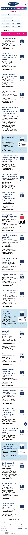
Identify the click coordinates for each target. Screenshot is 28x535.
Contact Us (12, 524)
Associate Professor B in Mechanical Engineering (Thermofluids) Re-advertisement (10, 196)
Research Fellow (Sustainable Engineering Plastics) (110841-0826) (9, 372)
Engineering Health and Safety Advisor (8, 355)
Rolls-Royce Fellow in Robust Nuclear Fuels (9, 175)
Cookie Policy (20, 526)
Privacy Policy (21, 524)
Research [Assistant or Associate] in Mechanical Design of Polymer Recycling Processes (10, 111)
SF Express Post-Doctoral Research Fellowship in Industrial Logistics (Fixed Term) (8, 412)
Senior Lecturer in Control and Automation (8, 139)
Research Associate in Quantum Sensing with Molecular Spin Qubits (10, 158)
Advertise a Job (4, 530)
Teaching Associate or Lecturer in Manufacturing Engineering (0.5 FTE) (9, 238)
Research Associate (9, 39)
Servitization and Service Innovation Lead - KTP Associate (9, 465)
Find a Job (3, 522)
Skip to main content (6, 1)
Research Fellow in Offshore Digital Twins (9, 75)
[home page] (13, 6)
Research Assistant (9, 91)
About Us (12, 522)
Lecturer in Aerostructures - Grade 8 (7, 333)
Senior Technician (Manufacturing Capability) (8, 505)
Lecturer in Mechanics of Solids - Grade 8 (9, 291)
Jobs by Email (4, 528)
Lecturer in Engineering (6, 312)
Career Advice (3, 526)
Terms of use (20, 522)
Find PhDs (3, 524)
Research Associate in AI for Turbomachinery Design (10, 430)
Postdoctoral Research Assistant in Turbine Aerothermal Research (9, 56)
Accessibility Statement (22, 528)
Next (18, 519)
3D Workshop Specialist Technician (9, 215)
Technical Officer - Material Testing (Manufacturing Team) (9, 446)
